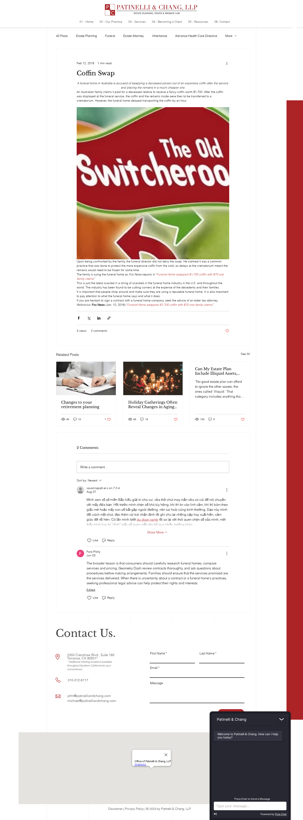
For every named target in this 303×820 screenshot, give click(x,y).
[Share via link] (109, 318)
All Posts (62, 36)
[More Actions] (226, 489)
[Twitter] (295, 28)
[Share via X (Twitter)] (89, 318)
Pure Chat (281, 814)
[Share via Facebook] (79, 318)
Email (153, 667)
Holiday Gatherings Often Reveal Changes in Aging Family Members (152, 404)
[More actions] (226, 63)
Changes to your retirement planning (80, 404)
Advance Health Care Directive (196, 36)
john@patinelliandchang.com (89, 696)
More (228, 36)
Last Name (207, 653)
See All (245, 354)
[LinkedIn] (295, 36)
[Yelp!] (295, 11)
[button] (295, 814)
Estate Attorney (133, 36)
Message (156, 683)
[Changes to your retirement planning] (86, 378)
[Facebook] (295, 20)
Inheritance (159, 36)
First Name (157, 653)
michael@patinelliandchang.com (91, 701)
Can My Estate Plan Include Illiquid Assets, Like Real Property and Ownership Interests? (216, 371)
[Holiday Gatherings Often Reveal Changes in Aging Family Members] (153, 378)
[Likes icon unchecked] (89, 540)
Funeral (110, 36)
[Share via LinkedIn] (99, 318)
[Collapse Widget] (281, 719)
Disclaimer (115, 809)
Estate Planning (86, 36)
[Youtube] (295, 53)
